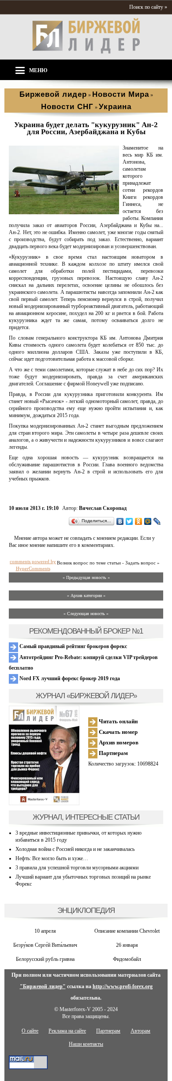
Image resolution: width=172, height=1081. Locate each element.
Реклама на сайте (67, 1031)
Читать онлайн (117, 721)
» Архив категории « (86, 595)
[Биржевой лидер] (86, 52)
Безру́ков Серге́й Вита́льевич (45, 945)
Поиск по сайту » (148, 7)
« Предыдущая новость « (86, 577)
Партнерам (112, 753)
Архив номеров (117, 742)
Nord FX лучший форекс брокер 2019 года (69, 678)
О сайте (30, 1031)
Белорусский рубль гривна (45, 959)
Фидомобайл (127, 959)
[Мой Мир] (148, 521)
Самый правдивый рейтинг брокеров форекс (72, 646)
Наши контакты (86, 1044)
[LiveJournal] (157, 521)
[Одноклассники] (138, 521)
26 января (127, 945)
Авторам (140, 1031)
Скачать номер (117, 732)
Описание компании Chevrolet (127, 931)
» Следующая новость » (86, 613)
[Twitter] (129, 521)
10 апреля (45, 931)
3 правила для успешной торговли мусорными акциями (76, 868)
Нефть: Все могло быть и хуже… (51, 858)
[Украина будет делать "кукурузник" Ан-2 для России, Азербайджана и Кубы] (64, 212)
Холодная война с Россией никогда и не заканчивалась (75, 849)
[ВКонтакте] (120, 521)
